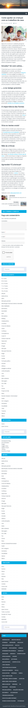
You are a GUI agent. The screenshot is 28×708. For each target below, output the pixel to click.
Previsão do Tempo (6, 614)
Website (3, 241)
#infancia (12, 653)
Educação (3, 348)
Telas (2, 408)
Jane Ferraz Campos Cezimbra (9, 678)
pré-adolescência (6, 689)
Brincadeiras (4, 316)
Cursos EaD (4, 586)
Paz (2, 386)
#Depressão (12, 642)
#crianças (4, 642)
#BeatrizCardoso (16, 639)
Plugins (3, 444)
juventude (21, 678)
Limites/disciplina (5, 371)
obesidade (14, 684)
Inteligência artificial (6, 368)
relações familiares (18, 689)
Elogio (2, 353)
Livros (2, 574)
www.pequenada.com (16, 193)
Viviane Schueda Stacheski (9, 701)
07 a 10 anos (4, 283)
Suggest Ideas (4, 446)
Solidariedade (14, 692)
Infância (3, 366)
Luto (2, 373)
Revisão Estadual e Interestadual (9, 396)
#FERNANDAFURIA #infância (9, 650)
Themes (3, 449)
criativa (16, 173)
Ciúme (3, 328)
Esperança (14, 673)
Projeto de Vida (5, 391)
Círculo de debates (5, 326)
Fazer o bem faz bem (7, 675)
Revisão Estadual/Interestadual (8, 543)
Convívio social (16, 662)
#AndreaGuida (6, 639)
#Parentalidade (21, 653)
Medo (2, 376)
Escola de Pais (5, 673)
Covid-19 (3, 336)
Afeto (2, 298)
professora (13, 687)
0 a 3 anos (4, 278)
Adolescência (4, 296)
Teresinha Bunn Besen (7, 695)
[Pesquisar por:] (14, 269)
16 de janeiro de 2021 (7, 23)
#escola (17, 645)
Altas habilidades (5, 306)
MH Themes (22, 706)
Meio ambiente (5, 378)
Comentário (4, 221)
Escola (3, 356)
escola (16, 670)
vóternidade (21, 701)
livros (24, 115)
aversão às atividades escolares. (16, 103)
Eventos (3, 569)
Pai (20, 684)
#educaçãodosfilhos (7, 645)
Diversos (3, 343)
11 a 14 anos (4, 286)
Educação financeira (6, 351)
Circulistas (3, 323)
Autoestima (4, 308)
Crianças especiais (5, 338)
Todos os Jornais (5, 612)
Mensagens (4, 381)
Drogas (3, 346)
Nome (3, 232)
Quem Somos (4, 426)
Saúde (2, 398)
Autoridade (4, 311)
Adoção (3, 293)
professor (5, 687)
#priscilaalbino (6, 656)
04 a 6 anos (4, 281)
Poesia (3, 388)
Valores (3, 413)
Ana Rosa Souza (6, 662)
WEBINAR (3, 589)
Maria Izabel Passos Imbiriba (9, 681)
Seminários (4, 403)
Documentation (5, 442)
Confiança (3, 331)
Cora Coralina (6, 664)
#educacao (20, 642)
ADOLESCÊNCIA (5, 659)
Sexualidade (4, 406)
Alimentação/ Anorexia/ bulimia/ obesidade (11, 303)
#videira (14, 656)
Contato (3, 584)
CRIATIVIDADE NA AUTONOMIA (9, 667)
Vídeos (3, 416)
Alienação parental (5, 301)
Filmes (3, 571)
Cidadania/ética (5, 321)
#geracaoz (21, 650)
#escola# (4, 648)
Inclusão (3, 363)
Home (2, 424)
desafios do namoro (7, 670)
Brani (15, 23)
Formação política (5, 361)
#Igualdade (5, 653)
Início (2, 566)
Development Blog (6, 441)
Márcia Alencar (6, 684)
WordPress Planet (5, 451)
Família (3, 358)
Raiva (2, 393)
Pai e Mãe (3, 383)
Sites (2, 579)
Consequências (5, 333)
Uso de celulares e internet (9, 698)
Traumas (3, 411)
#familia (21, 648)
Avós (2, 313)
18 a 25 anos (4, 291)
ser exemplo (5, 692)
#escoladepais (13, 648)
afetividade (14, 659)
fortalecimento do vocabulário (11, 132)
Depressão (4, 341)
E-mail (3, 236)
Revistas (3, 576)
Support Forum (5, 447)
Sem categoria (5, 401)
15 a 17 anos (4, 288)
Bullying (3, 318)
